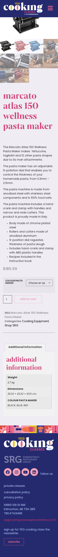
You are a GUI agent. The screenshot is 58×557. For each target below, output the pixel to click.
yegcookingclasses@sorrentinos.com (30, 520)
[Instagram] (16, 472)
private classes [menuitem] (14, 486)
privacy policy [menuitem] (13, 497)
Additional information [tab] (25, 347)
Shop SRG (11, 325)
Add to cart (28, 299)
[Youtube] (25, 472)
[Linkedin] (34, 472)
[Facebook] (8, 472)
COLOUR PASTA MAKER (14, 282)
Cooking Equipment (35, 321)
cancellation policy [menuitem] (17, 492)
